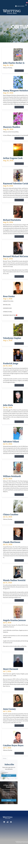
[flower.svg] (4, 822)
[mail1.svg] (11, 822)
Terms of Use (25, 842)
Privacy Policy (19, 842)
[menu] (26, 5)
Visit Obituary (19, 70)
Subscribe (9, 775)
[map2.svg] (7, 822)
